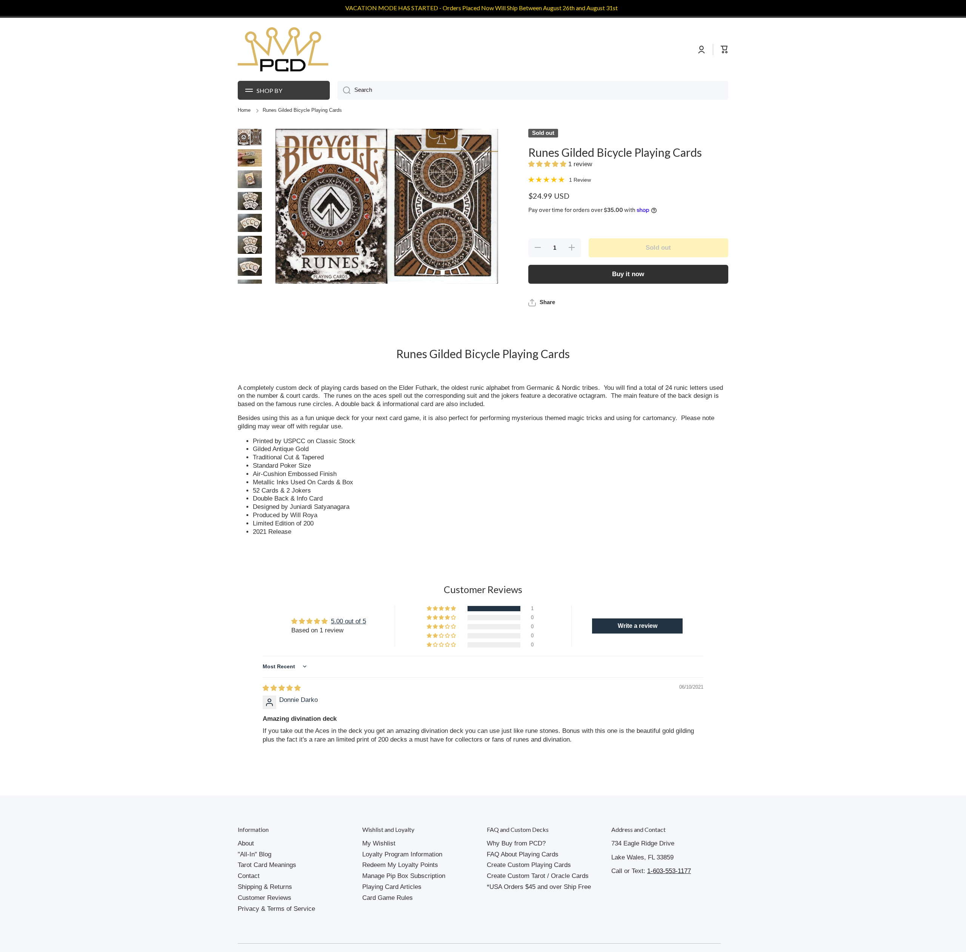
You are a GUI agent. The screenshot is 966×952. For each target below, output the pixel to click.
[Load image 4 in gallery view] (250, 201)
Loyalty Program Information (402, 854)
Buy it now (628, 274)
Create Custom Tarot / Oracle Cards (538, 875)
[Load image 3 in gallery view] (250, 179)
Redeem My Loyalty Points (400, 865)
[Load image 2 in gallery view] (250, 158)
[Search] (344, 90)
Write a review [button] (637, 626)
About (246, 843)
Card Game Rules (387, 897)
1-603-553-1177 (669, 871)
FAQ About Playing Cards (522, 854)
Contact (249, 875)
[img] (282, 688)
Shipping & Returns (265, 886)
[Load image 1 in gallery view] (250, 137)
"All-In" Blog (254, 854)
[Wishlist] (709, 49)
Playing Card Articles (391, 886)
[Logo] (283, 49)
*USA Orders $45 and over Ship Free (539, 886)
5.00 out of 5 (348, 621)
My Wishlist (378, 843)
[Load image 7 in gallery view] (250, 267)
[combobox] (532, 90)
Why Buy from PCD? (516, 843)
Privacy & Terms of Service (276, 908)
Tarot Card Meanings (267, 865)
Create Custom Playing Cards (529, 865)
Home (244, 110)
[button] (548, 164)
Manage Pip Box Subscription (403, 875)
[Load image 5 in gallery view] (250, 223)
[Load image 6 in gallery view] (250, 245)
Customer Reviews (264, 897)
